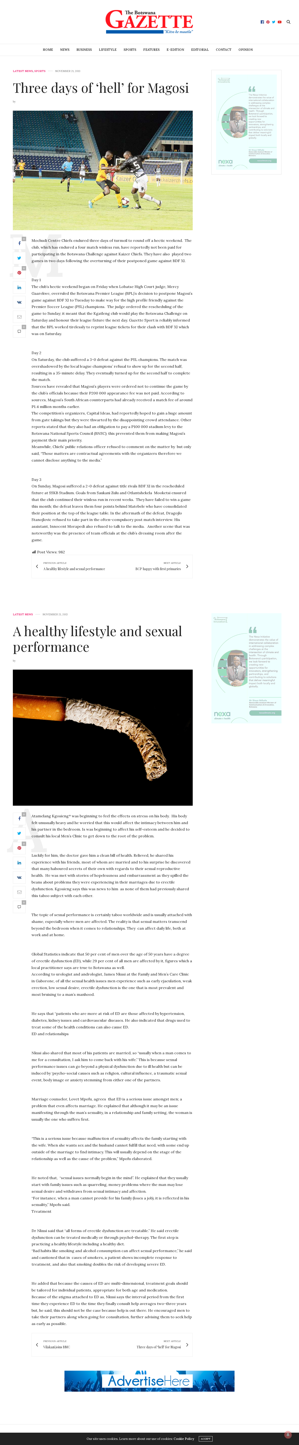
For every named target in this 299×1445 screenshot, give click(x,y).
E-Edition (175, 50)
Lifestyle (108, 50)
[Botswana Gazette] (149, 22)
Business (84, 50)
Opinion (245, 50)
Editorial (200, 50)
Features (151, 50)
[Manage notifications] (288, 1434)
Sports (130, 50)
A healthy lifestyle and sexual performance (97, 638)
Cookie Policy (184, 1439)
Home (48, 50)
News (64, 50)
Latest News (23, 71)
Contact (223, 50)
